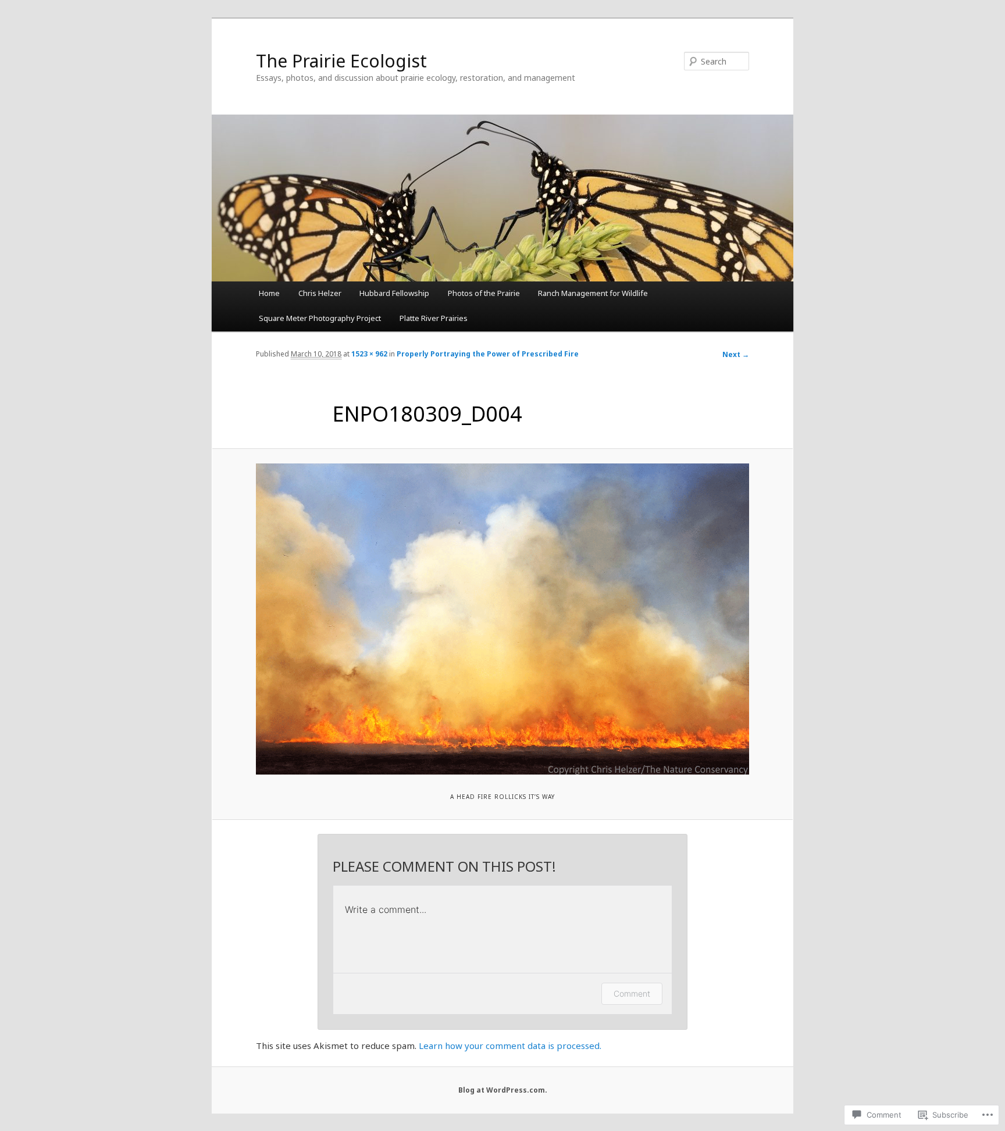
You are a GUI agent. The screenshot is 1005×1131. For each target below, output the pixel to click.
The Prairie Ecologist (341, 61)
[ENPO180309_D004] (502, 619)
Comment (632, 993)
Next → (735, 354)
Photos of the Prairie (484, 293)
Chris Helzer (319, 293)
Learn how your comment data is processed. (510, 1045)
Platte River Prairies (434, 318)
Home (269, 293)
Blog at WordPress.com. (502, 1090)
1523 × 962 (369, 354)
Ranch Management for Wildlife (593, 293)
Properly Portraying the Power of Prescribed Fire (488, 354)
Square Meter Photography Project (320, 318)
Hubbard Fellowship (394, 293)
